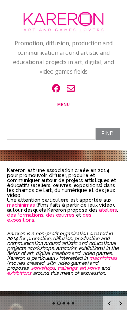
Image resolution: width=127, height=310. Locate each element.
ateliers (108, 210)
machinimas (21, 205)
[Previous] (109, 303)
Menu (63, 104)
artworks (90, 268)
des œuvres (60, 215)
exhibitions (19, 273)
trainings (67, 268)
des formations (25, 215)
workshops (42, 268)
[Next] (120, 303)
